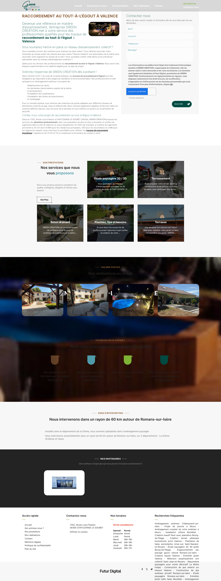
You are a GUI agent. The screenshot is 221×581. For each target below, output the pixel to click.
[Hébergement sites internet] (110, 576)
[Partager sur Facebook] (142, 569)
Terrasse (161, 222)
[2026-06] (133, 300)
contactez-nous (191, 7)
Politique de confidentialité (38, 545)
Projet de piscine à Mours (180, 526)
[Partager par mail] (151, 569)
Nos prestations (120, 5)
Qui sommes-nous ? (97, 5)
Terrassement (161, 178)
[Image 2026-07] (42, 300)
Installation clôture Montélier (180, 532)
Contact (159, 5)
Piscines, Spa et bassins (110, 222)
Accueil (78, 5)
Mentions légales (33, 542)
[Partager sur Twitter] (147, 569)
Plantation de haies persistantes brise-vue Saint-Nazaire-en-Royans (177, 544)
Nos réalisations (142, 5)
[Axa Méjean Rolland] (64, 482)
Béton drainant (60, 222)
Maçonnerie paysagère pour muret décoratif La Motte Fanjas (177, 564)
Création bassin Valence (167, 555)
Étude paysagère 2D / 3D (110, 178)
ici (171, 84)
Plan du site (30, 549)
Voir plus (44, 200)
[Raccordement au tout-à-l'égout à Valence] (104, 29)
